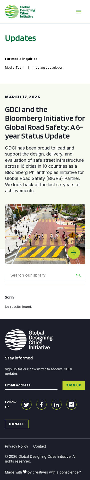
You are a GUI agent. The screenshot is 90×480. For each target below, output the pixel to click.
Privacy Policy (16, 446)
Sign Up (73, 385)
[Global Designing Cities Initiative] (20, 11)
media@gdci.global (47, 67)
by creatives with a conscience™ (54, 472)
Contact (39, 446)
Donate (16, 424)
